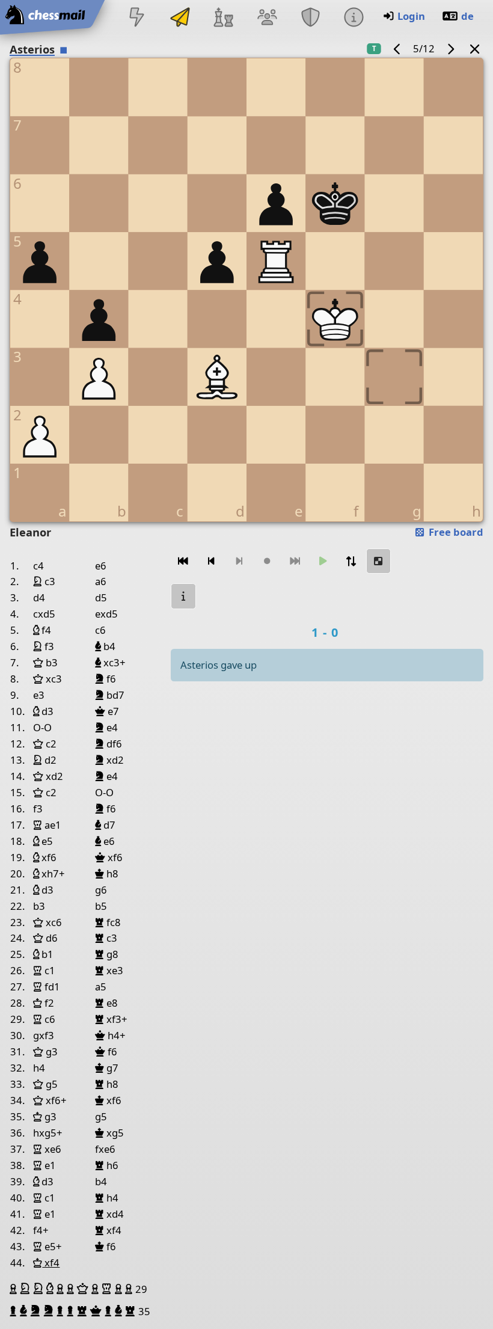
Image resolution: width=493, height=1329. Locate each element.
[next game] (450, 48)
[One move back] (211, 561)
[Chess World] (223, 18)
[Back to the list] (475, 48)
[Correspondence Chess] (180, 18)
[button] (15, 1289)
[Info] (353, 18)
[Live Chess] (136, 18)
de (467, 16)
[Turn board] (350, 561)
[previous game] (397, 48)
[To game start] (183, 561)
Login (411, 16)
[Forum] (267, 18)
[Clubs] (310, 18)
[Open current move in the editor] (378, 561)
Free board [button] (454, 532)
